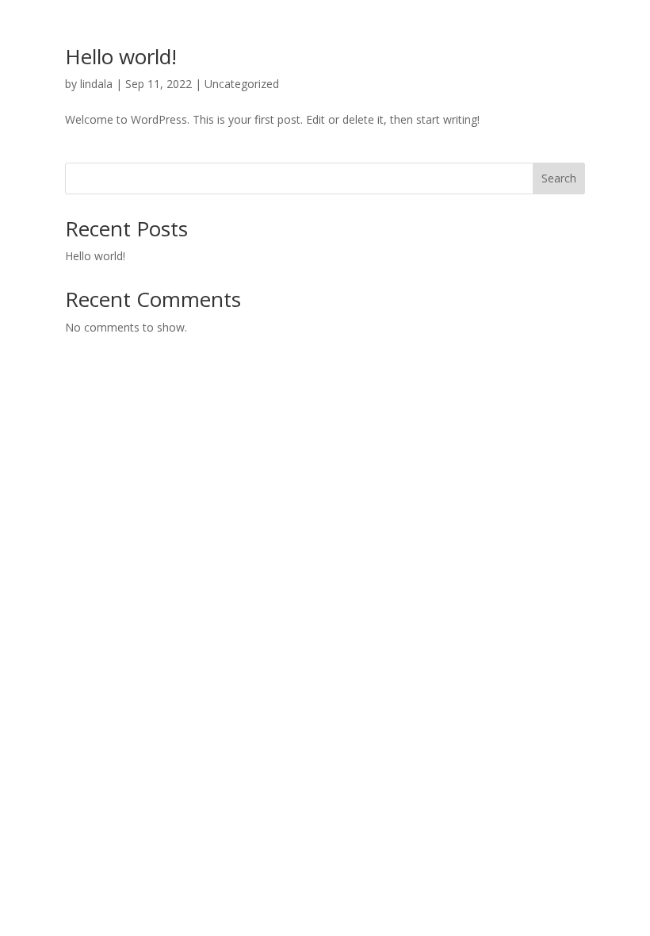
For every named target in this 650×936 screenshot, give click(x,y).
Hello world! (121, 56)
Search (558, 178)
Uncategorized (242, 83)
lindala (96, 83)
